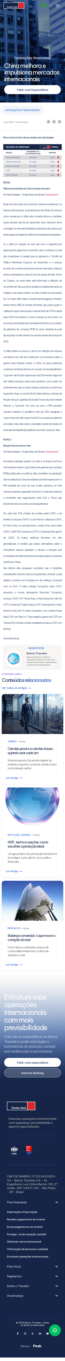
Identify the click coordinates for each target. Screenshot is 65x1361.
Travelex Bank (51, 194)
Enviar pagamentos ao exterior (25, 1227)
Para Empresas (17, 1202)
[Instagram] (25, 1333)
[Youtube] (47, 1333)
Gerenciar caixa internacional (24, 1241)
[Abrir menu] (58, 5)
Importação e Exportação (22, 1212)
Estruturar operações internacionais (27, 1256)
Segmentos (14, 1276)
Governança (15, 1295)
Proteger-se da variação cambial (26, 1234)
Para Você (14, 1266)
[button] (32, 1206)
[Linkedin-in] (40, 1333)
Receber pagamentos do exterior (26, 1219)
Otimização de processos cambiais (27, 1249)
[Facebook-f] (17, 1333)
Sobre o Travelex (18, 1286)
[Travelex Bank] (13, 5)
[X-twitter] (32, 1333)
